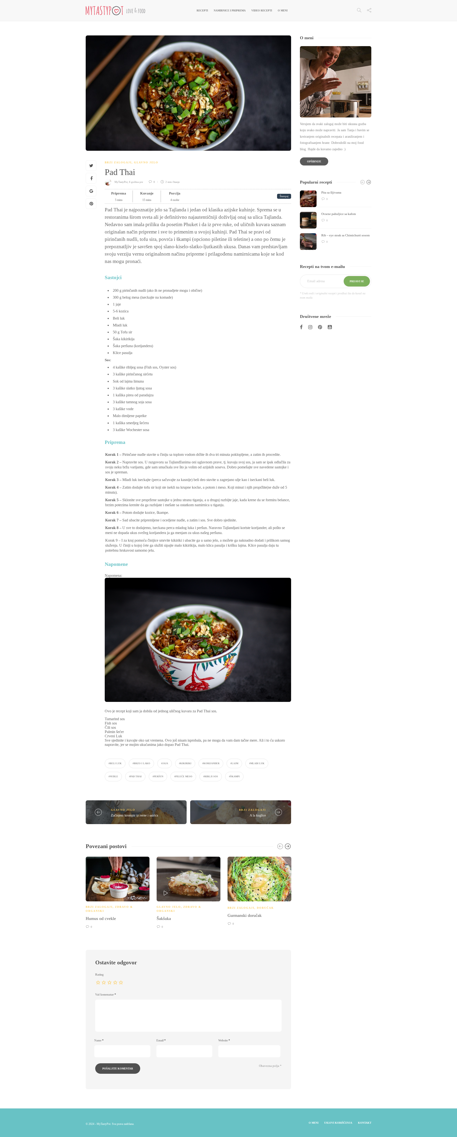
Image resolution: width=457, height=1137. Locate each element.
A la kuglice (258, 815)
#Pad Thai (135, 776)
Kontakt (364, 1122)
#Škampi (234, 776)
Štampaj (284, 196)
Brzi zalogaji (118, 162)
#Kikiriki (185, 763)
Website (224, 1040)
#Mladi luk (256, 763)
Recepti (202, 10)
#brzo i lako (141, 763)
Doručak (265, 907)
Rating (99, 974)
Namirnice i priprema (230, 10)
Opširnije (314, 161)
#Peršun (158, 776)
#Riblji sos (210, 776)
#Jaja (164, 763)
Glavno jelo (146, 162)
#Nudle (113, 776)
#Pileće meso (183, 776)
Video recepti (261, 10)
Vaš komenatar (105, 994)
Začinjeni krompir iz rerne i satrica (134, 815)
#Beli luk (115, 763)
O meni (283, 10)
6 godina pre (136, 181)
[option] (117, 892)
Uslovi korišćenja (338, 1122)
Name (99, 1040)
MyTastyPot (121, 181)
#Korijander (210, 763)
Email (161, 1040)
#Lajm (234, 763)
